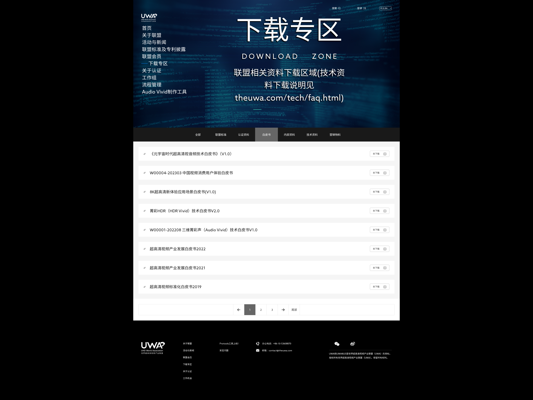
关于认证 (187, 371)
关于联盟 (187, 343)
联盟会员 (187, 357)
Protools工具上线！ (230, 343)
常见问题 (224, 350)
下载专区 (187, 364)
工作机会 (187, 378)
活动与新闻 (188, 350)
